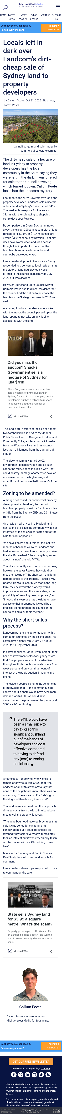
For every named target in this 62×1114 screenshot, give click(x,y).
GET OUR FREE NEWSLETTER (31, 1061)
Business (48, 100)
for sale (7, 233)
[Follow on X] (20, 1074)
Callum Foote (16, 100)
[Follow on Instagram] (34, 1074)
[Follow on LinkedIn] (27, 1074)
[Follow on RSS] (48, 1074)
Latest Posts (11, 105)
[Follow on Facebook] (14, 1074)
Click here (45, 1068)
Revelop (28, 218)
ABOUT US (45, 15)
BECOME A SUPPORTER (53, 28)
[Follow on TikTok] (41, 1074)
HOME (3, 15)
